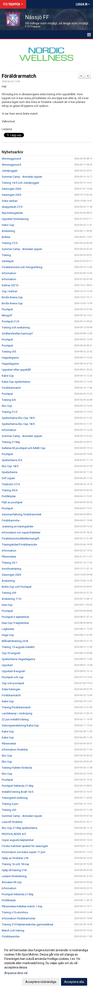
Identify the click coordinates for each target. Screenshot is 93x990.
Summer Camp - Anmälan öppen (22, 176)
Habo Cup (8, 225)
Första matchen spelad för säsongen (25, 846)
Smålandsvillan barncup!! (17, 333)
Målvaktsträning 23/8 (15, 641)
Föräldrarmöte (10, 520)
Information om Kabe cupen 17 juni (23, 852)
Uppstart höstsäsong (15, 219)
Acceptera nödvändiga (40, 982)
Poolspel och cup (13, 677)
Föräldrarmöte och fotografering (22, 267)
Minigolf (7, 315)
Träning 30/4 (9, 490)
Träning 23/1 (9, 562)
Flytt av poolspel (12, 502)
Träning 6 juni (10, 803)
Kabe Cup (8, 375)
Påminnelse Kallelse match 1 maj (22, 906)
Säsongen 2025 (11, 194)
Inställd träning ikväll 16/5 (17, 791)
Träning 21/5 (9, 411)
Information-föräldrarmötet (18, 918)
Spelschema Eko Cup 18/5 (18, 418)
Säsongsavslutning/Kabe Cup (20, 725)
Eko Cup (7, 405)
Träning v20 (9, 809)
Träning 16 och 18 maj (15, 864)
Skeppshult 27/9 (12, 206)
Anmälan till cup (12, 882)
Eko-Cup (7, 773)
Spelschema (9, 472)
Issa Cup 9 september (15, 623)
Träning (6, 255)
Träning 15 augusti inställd (18, 647)
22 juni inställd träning (15, 719)
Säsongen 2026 (11, 188)
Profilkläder (9, 496)
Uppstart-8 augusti (13, 671)
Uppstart (7, 665)
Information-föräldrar (15, 749)
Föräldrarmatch (19, 76)
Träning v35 (9, 351)
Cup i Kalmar (9, 291)
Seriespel (7, 261)
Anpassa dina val (15, 973)
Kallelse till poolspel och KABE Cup (23, 448)
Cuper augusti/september (18, 840)
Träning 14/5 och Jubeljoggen (20, 182)
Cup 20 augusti (11, 653)
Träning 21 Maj (11, 442)
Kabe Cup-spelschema (16, 381)
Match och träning (13, 930)
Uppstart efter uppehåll (16, 369)
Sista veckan (10, 200)
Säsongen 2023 (11, 574)
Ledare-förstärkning (14, 876)
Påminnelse (9, 556)
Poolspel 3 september (15, 617)
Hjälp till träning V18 (14, 870)
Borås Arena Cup (12, 297)
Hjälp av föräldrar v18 (15, 858)
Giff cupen (8, 478)
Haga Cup (8, 635)
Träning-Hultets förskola (17, 767)
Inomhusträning (11, 568)
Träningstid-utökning (15, 797)
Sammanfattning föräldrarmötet (21, 514)
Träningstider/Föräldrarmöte (19, 544)
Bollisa (6, 237)
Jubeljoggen (10, 170)
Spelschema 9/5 (12, 460)
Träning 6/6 (9, 399)
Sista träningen (11, 689)
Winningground (11, 158)
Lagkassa (8, 629)
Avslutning (8, 231)
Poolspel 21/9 (10, 321)
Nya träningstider (12, 212)
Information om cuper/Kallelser (21, 532)
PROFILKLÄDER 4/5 (14, 834)
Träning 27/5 (9, 243)
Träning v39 (9, 592)
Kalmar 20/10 (10, 285)
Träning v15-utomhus (15, 912)
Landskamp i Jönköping (17, 713)
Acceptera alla (74, 982)
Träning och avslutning (16, 327)
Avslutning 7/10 (11, 598)
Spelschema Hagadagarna (18, 659)
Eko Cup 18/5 (10, 466)
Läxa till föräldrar (12, 822)
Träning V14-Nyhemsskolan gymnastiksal (27, 924)
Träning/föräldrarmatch (16, 707)
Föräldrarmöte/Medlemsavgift (20, 538)
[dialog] (46, 966)
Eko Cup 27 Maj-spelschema (19, 828)
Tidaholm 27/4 (11, 484)
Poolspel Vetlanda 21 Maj (17, 785)
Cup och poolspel (13, 683)
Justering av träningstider (17, 526)
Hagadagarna (10, 357)
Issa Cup (7, 604)
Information (9, 273)
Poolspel (7, 309)
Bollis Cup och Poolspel (16, 586)
